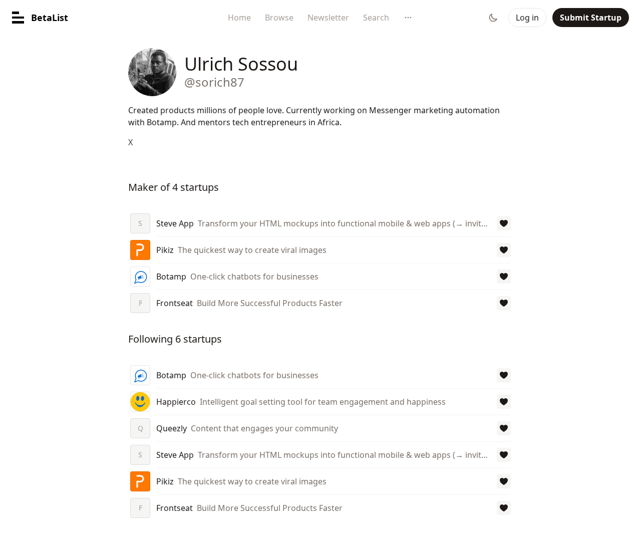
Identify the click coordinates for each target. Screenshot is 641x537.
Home (239, 17)
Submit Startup (590, 17)
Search (376, 17)
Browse (279, 17)
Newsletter (328, 17)
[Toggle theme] (493, 18)
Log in (527, 17)
